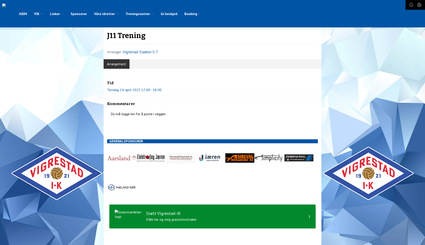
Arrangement (116, 64)
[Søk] (411, 5)
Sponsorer (79, 13)
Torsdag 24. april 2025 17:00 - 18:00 (134, 90)
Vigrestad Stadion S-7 (140, 52)
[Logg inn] (419, 5)
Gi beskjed (169, 13)
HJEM (23, 13)
